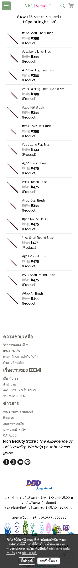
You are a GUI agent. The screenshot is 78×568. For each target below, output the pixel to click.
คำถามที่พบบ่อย (14, 363)
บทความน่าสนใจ (14, 429)
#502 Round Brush (34, 256)
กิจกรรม (8, 418)
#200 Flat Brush (33, 107)
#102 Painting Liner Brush (39, 70)
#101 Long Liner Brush (37, 51)
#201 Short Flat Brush (36, 126)
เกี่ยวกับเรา (10, 378)
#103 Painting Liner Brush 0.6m (43, 89)
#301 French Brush (34, 182)
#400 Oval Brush (33, 200)
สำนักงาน (9, 384)
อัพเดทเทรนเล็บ (13, 424)
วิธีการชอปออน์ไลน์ (16, 345)
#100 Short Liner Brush (37, 33)
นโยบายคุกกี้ (29, 553)
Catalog (10, 435)
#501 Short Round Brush (38, 237)
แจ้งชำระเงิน (11, 351)
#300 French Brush (35, 163)
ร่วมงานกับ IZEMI (14, 396)
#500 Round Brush (35, 219)
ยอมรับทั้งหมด (48, 561)
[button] (61, 6)
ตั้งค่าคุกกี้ (27, 561)
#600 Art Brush (32, 293)
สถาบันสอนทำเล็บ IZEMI (19, 390)
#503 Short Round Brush (38, 275)
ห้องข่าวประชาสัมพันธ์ (18, 412)
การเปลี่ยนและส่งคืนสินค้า (20, 357)
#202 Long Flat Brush (36, 144)
